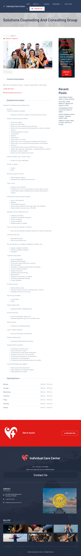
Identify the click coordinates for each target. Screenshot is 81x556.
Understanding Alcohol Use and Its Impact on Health (65, 110)
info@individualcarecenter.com (13, 502)
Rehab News (56, 4)
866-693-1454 (9, 89)
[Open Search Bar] (27, 8)
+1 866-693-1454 (9, 499)
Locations (46, 4)
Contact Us (40, 475)
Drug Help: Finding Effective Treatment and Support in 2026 (66, 103)
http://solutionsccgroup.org (13, 92)
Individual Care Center (15, 6)
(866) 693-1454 (66, 73)
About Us (35, 4)
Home (28, 4)
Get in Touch (68, 4)
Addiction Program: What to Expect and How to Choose (66, 122)
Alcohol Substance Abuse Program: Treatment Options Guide (66, 116)
